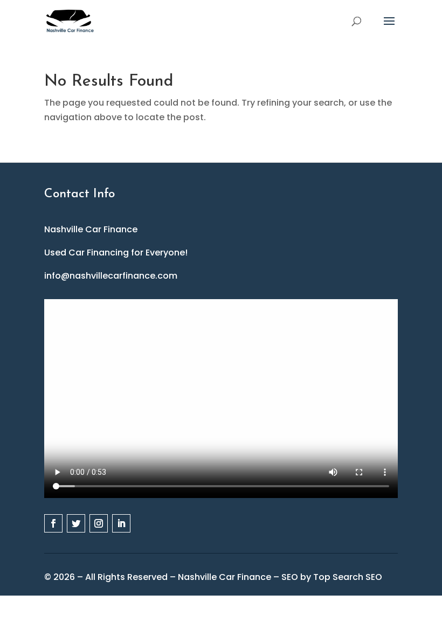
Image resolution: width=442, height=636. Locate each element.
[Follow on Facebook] (53, 523)
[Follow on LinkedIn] (121, 523)
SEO (289, 577)
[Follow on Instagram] (98, 523)
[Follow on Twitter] (76, 523)
